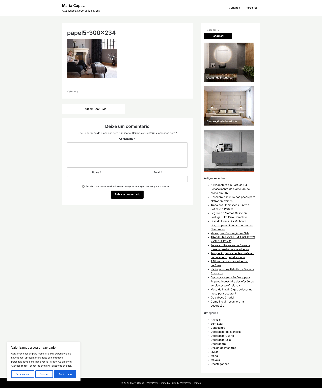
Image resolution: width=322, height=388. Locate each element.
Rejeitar (44, 374)
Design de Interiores (223, 347)
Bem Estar (217, 323)
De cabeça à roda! (222, 297)
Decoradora (218, 343)
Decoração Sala (221, 339)
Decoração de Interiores (226, 331)
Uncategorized (220, 364)
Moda (214, 355)
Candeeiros (218, 327)
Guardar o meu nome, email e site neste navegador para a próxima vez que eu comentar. (128, 186)
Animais (216, 319)
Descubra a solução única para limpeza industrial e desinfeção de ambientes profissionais (232, 281)
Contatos (234, 7)
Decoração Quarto (222, 335)
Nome (96, 172)
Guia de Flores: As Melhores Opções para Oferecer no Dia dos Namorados (232, 225)
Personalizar (23, 374)
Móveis (215, 360)
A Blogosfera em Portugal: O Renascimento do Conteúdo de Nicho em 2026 (230, 189)
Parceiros (251, 7)
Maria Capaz (73, 5)
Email (158, 172)
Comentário (127, 138)
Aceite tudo (65, 374)
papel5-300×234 (95, 108)
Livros (214, 351)
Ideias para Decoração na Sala (230, 233)
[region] (43, 361)
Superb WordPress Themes (186, 382)
